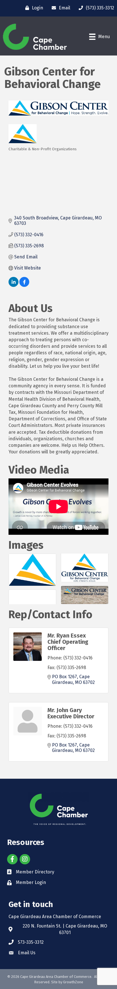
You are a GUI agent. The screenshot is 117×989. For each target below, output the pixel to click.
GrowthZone (73, 982)
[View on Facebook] (24, 285)
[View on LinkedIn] (13, 285)
